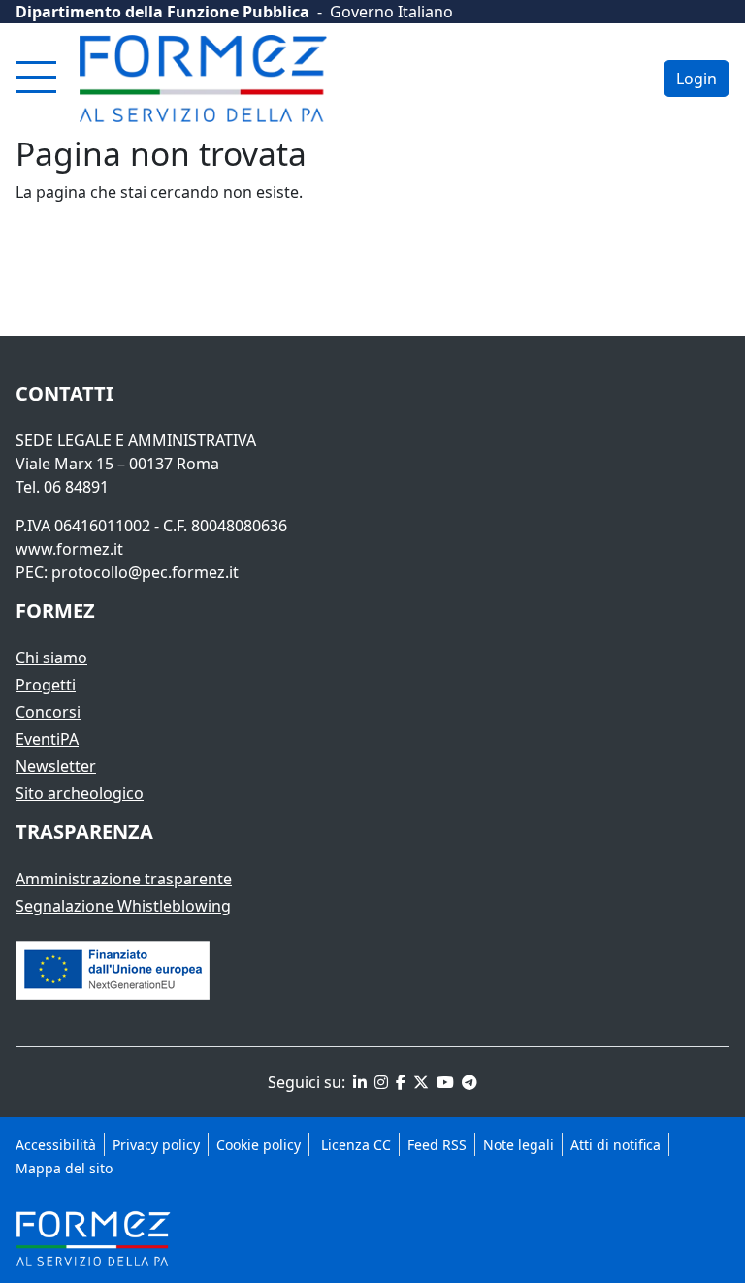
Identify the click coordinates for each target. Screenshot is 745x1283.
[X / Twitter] (419, 1082)
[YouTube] (443, 1082)
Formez (55, 610)
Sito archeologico (80, 793)
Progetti (46, 684)
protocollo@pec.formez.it (145, 572)
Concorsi (48, 711)
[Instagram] (379, 1082)
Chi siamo (51, 657)
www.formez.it (69, 549)
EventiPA (47, 739)
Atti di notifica (615, 1145)
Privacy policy (156, 1145)
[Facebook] (398, 1082)
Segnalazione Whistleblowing (123, 905)
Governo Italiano (391, 11)
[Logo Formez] (203, 78)
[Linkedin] (358, 1082)
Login (696, 78)
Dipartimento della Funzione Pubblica (162, 11)
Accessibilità (56, 1145)
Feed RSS (437, 1145)
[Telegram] (467, 1082)
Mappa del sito (64, 1168)
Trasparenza (84, 831)
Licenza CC (354, 1145)
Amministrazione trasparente (124, 878)
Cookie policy (258, 1145)
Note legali (518, 1145)
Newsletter (56, 766)
